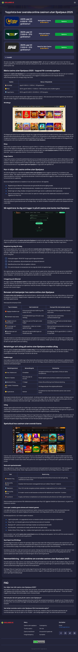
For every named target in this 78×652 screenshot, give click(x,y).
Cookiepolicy (43, 625)
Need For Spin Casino (44, 46)
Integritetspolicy (29, 634)
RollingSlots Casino (44, 20)
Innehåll (9, 57)
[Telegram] (61, 633)
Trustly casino (28, 628)
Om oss (41, 628)
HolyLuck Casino (44, 33)
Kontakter (42, 634)
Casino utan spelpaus (30, 625)
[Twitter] (70, 633)
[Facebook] (65, 633)
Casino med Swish (29, 631)
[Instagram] (74, 633)
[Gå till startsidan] (8, 2)
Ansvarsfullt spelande (45, 631)
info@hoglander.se (64, 627)
